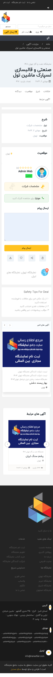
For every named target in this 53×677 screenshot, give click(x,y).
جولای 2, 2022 (42, 81)
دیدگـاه (18, 91)
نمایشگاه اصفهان (43, 590)
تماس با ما (31, 2)
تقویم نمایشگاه (18, 552)
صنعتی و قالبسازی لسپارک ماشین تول (32, 48)
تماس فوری (20, 576)
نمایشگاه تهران (28, 272)
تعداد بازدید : (23, 81)
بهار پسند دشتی (38, 383)
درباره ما (47, 557)
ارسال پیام (26, 248)
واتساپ (21, 581)
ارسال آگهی (9, 32)
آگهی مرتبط (44, 99)
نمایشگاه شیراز (44, 585)
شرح (38, 91)
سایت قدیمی (45, 561)
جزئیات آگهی (32, 44)
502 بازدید (36, 467)
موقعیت (28, 91)
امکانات (46, 91)
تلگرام (22, 585)
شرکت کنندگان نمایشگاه (14, 561)
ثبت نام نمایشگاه (18, 2)
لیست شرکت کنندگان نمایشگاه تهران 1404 (30, 375)
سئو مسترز (16, 669)
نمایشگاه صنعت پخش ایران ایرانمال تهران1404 (29, 379)
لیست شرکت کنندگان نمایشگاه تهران (32, 371)
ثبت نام (6, 2)
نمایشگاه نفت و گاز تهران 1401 (37, 64)
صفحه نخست (45, 547)
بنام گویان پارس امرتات (31, 456)
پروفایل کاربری (45, 552)
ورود (37, 32)
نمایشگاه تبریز (45, 581)
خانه (48, 44)
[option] (26, 362)
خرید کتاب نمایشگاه (16, 557)
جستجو (8, 26)
